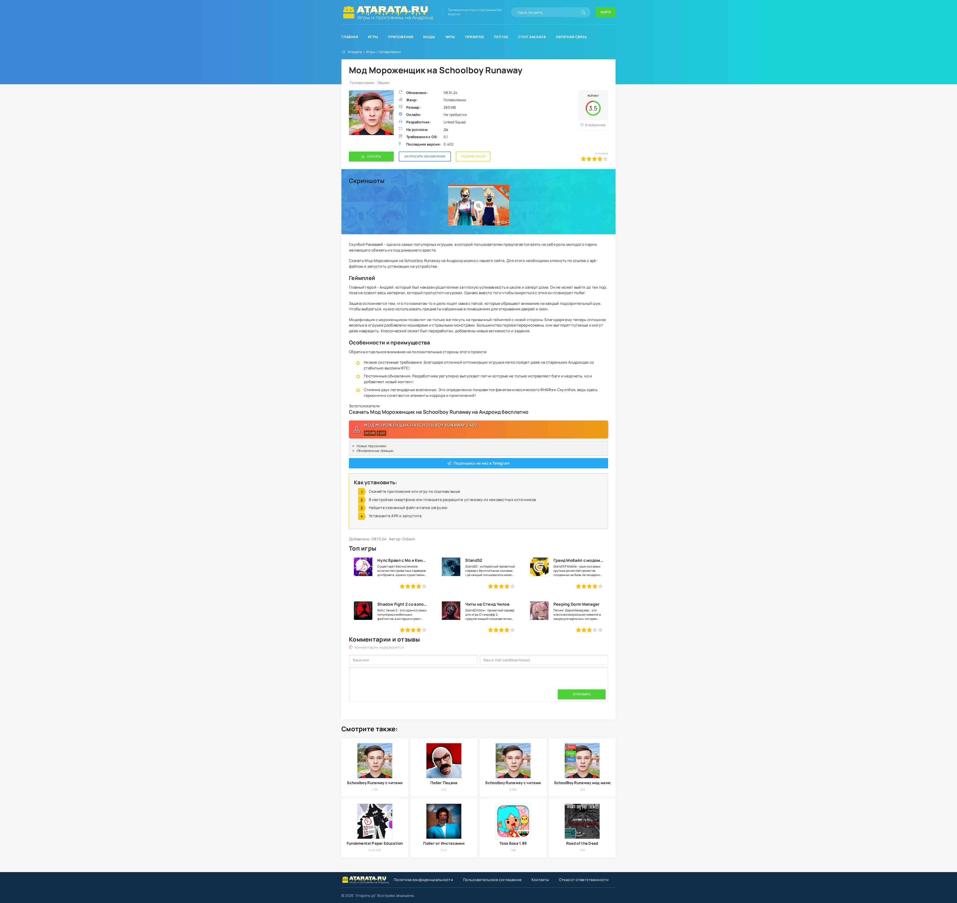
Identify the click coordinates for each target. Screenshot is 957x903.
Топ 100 (501, 36)
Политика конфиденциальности (423, 879)
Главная (349, 36)
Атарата (355, 51)
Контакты (540, 879)
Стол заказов (532, 36)
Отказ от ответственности (584, 879)
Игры (373, 36)
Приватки (474, 36)
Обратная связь (571, 36)
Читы (450, 36)
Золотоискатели (364, 406)
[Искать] (583, 12)
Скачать (374, 156)
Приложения (400, 36)
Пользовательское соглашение (492, 879)
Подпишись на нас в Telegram (482, 463)
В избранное (595, 125)
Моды (429, 36)
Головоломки (389, 51)
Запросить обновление (424, 156)
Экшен (383, 82)
